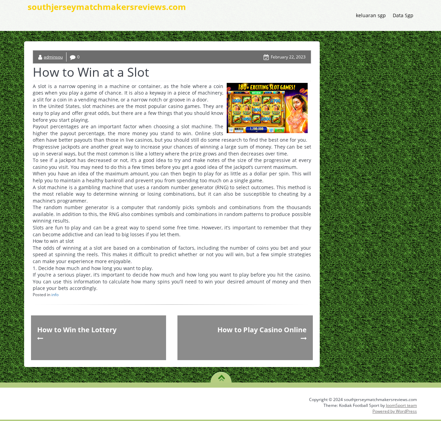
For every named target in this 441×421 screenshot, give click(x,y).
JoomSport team (401, 405)
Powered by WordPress (394, 411)
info (55, 295)
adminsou (53, 57)
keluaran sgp (371, 15)
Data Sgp (403, 15)
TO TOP (221, 375)
